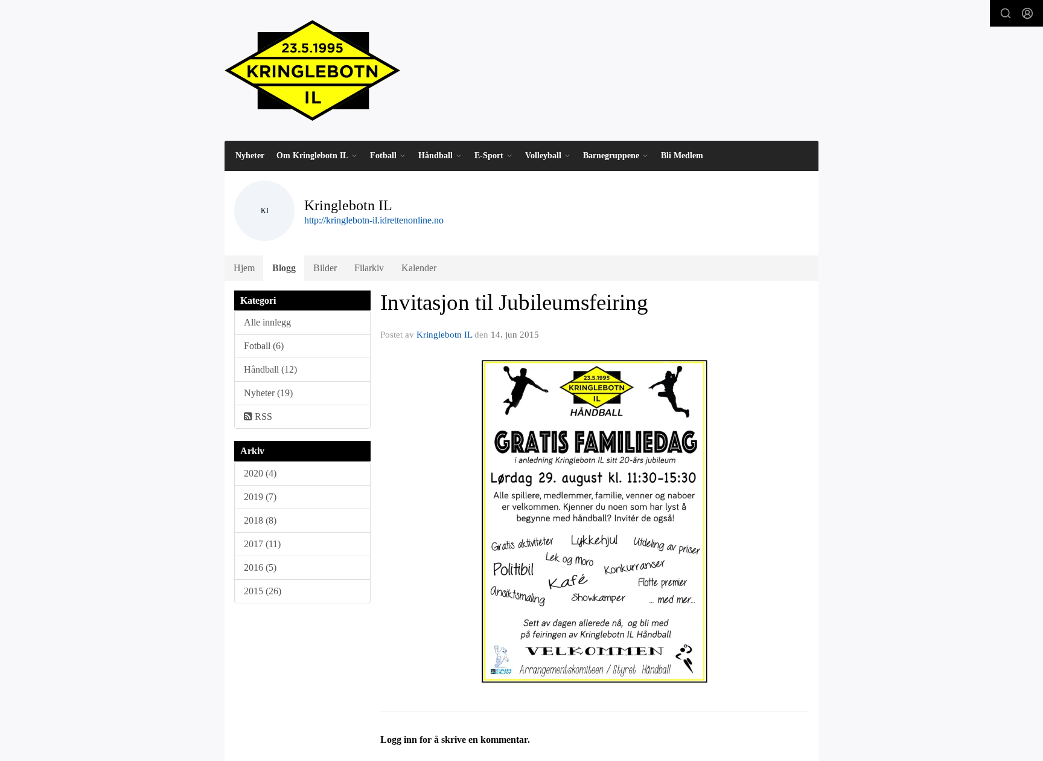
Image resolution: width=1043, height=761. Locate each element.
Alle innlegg (267, 322)
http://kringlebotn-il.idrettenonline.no (374, 220)
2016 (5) (260, 567)
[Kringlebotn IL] (312, 70)
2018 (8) (260, 520)
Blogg (284, 268)
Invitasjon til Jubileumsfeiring (514, 302)
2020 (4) (260, 473)
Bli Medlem (682, 155)
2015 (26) (262, 591)
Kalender (418, 268)
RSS (262, 416)
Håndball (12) (270, 369)
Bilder (325, 268)
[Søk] (1005, 13)
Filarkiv (369, 268)
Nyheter (249, 155)
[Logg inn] (1027, 13)
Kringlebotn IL (444, 334)
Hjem (244, 268)
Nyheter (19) (268, 393)
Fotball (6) (264, 346)
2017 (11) (262, 544)
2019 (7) (260, 497)
